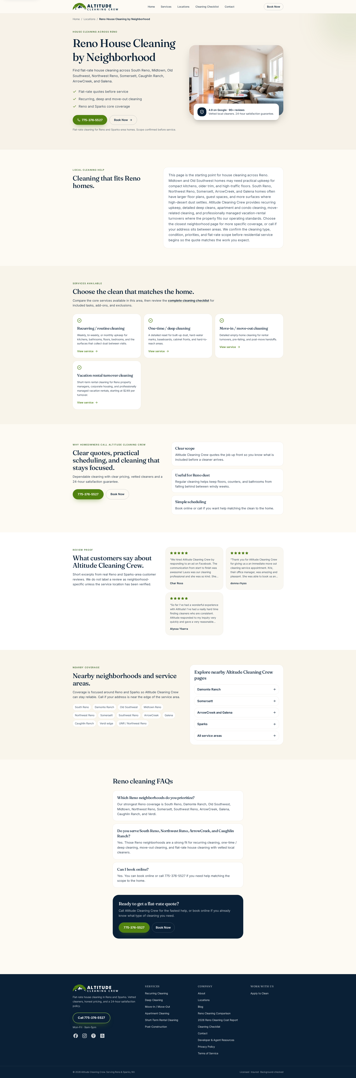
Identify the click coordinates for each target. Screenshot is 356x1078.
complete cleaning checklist (188, 300)
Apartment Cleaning (157, 1013)
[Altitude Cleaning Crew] (95, 6)
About (201, 993)
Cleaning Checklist (207, 6)
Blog (200, 1006)
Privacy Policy (206, 1046)
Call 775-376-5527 (91, 1018)
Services (166, 6)
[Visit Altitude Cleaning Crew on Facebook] (76, 1036)
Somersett (205, 701)
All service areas (209, 735)
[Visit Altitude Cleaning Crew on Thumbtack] (93, 1036)
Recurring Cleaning (156, 993)
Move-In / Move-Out (157, 1006)
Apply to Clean (259, 993)
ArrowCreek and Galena (214, 712)
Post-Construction (156, 1026)
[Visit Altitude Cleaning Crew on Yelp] (102, 1036)
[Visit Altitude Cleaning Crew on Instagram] (85, 1036)
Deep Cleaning (154, 1000)
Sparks (202, 724)
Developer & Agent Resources (216, 1040)
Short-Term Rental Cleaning (161, 1020)
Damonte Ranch (209, 689)
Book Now (273, 6)
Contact (229, 6)
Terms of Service (208, 1053)
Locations (183, 6)
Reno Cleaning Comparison (214, 1013)
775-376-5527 (92, 120)
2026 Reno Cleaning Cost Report (218, 1020)
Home (151, 6)
